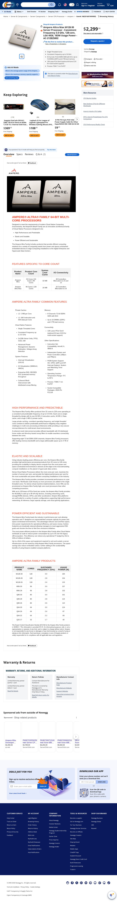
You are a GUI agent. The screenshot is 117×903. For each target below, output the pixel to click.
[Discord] (104, 883)
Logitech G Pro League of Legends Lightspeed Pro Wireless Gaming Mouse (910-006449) (40, 122)
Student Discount (75, 856)
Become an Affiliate (76, 832)
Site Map (73, 839)
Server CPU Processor (56, 16)
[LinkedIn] (86, 883)
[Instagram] (81, 883)
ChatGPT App (74, 852)
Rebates (72, 845)
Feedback (32, 163)
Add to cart (9, 135)
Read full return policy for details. (40, 696)
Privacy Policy (25, 887)
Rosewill (93, 828)
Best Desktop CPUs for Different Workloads (94, 105)
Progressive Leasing (76, 866)
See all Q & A (71, 155)
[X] (77, 883)
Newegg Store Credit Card (78, 859)
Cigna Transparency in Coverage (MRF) (19, 895)
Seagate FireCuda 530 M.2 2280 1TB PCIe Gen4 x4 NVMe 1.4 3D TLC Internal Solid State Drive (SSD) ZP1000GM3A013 (15, 122)
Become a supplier (76, 818)
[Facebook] (72, 883)
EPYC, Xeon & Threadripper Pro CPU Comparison (95, 118)
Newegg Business (97, 818)
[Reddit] (41, 30)
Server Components (37, 16)
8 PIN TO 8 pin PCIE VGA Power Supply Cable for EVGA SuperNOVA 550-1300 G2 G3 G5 (67, 122)
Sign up (43, 786)
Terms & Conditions (13, 887)
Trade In (72, 869)
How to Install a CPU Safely (92, 111)
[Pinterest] (91, 883)
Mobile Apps (74, 849)
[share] (41, 26)
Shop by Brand (74, 842)
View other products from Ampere (65, 695)
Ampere (70, 16)
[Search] (51, 5)
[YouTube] (95, 883)
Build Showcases (75, 863)
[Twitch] (100, 883)
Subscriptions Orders (34, 849)
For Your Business (76, 825)
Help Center (11, 818)
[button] (17, 4)
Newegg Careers (54, 843)
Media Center (53, 827)
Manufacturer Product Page (64, 684)
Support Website (62, 691)
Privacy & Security (12, 832)
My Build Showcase (34, 842)
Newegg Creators (75, 835)
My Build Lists (32, 839)
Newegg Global (96, 821)
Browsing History (33, 821)
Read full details (13, 691)
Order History (32, 825)
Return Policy (11, 828)
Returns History (33, 828)
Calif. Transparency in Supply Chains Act (19, 891)
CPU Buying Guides (89, 98)
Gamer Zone (53, 836)
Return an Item (11, 825)
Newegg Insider (54, 847)
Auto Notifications (33, 852)
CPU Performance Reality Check (94, 124)
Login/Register (32, 818)
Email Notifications (34, 845)
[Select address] (17, 4)
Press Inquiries (53, 840)
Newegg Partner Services (78, 828)
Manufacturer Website (64, 688)
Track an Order (11, 821)
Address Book (32, 832)
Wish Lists (31, 835)
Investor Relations (54, 824)
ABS (92, 825)
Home (5, 16)
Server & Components (19, 16)
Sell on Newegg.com (76, 821)
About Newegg (53, 820)
